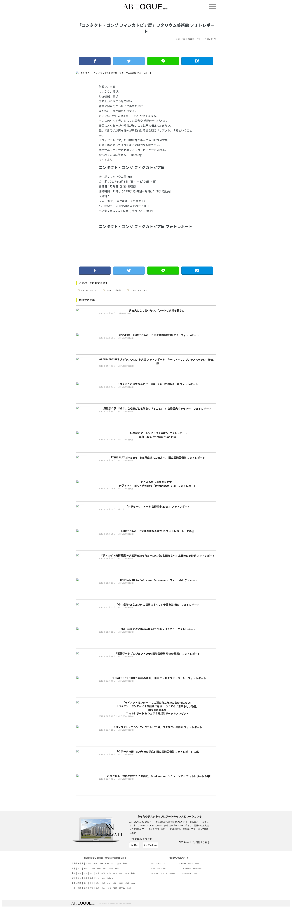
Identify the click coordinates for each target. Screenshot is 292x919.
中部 (73, 873)
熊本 (103, 888)
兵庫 (85, 878)
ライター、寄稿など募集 (189, 863)
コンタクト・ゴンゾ (138, 290)
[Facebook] (95, 61)
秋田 (101, 863)
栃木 (105, 868)
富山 (127, 873)
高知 (133, 883)
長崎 (97, 888)
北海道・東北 (77, 863)
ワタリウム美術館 (113, 290)
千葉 (99, 868)
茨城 (111, 868)
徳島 (121, 883)
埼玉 (93, 868)
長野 (115, 873)
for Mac (134, 845)
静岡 (91, 873)
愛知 (79, 873)
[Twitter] (129, 61)
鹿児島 (122, 888)
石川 (121, 873)
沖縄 (129, 888)
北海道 (88, 863)
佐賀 (91, 888)
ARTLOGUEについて (159, 863)
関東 (73, 868)
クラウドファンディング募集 (163, 873)
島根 (103, 883)
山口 (109, 883)
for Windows (150, 845)
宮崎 (115, 888)
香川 (115, 883)
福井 (133, 873)
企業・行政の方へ (158, 868)
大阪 (79, 878)
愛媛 (127, 883)
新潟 (103, 873)
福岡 (85, 888)
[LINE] (163, 61)
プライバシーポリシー (188, 873)
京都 (91, 878)
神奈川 (86, 868)
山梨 (109, 873)
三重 (97, 873)
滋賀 (97, 878)
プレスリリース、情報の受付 (190, 868)
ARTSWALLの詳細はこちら (194, 842)
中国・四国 (76, 883)
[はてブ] (197, 61)
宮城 (119, 863)
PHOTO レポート (89, 290)
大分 (109, 888)
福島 (125, 863)
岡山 (85, 883)
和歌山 (110, 878)
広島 (91, 883)
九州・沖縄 (76, 888)
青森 (95, 863)
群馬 (117, 868)
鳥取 (97, 883)
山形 (107, 863)
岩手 (113, 863)
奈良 (103, 878)
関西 (73, 878)
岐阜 (85, 873)
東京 (79, 868)
